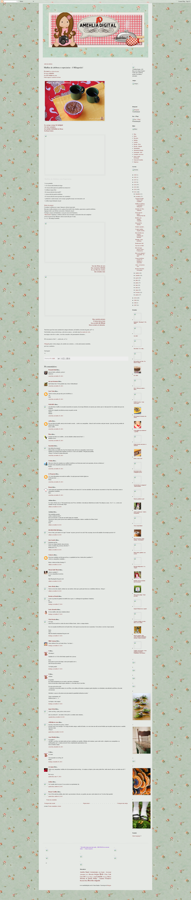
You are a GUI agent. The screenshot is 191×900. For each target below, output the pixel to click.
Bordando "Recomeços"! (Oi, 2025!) (140, 322)
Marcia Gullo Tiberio (53, 570)
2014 (135, 184)
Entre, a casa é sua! (138, 458)
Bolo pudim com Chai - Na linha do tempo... (139, 362)
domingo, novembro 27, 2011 (55, 604)
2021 (135, 177)
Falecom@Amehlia (138, 160)
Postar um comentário (51, 800)
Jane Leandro (52, 540)
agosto (137, 278)
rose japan (51, 767)
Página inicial (86, 803)
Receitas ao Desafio (53, 596)
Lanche (99, 876)
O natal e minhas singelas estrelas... (140, 229)
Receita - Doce (137, 144)
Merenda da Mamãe (138, 150)
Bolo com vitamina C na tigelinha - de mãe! (140, 254)
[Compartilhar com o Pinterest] (69, 359)
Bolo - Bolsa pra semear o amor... (139, 388)
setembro (137, 275)
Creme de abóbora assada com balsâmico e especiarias (139, 260)
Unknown (51, 555)
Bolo (101, 874)
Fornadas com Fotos (138, 154)
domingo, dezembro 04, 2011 (55, 761)
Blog (135, 134)
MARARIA (51, 404)
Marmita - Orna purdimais (139, 240)
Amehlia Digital (84, 872)
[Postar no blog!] (64, 359)
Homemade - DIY (138, 152)
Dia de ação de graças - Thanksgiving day (140, 214)
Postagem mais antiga (122, 803)
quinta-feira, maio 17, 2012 (54, 776)
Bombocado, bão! (139, 243)
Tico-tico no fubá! (139, 245)
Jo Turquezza (51, 474)
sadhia (50, 421)
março (137, 290)
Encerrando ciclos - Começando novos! (138, 471)
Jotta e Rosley (52, 586)
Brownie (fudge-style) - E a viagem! (139, 567)
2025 (135, 175)
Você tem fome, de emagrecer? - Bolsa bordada (140, 485)
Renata (50, 487)
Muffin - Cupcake (98, 878)
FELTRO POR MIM (53, 530)
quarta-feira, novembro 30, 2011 (56, 732)
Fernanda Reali (52, 370)
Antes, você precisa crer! (139, 265)
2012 (135, 189)
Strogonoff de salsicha (138, 223)
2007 (135, 305)
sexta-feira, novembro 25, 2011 (55, 376)
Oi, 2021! (136, 336)
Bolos (135, 136)
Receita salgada (94, 880)
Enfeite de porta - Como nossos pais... (139, 402)
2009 (135, 300)
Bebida (87, 874)
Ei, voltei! (136, 375)
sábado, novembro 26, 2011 (55, 506)
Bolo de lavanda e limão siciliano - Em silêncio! (139, 539)
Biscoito (91, 874)
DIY (84, 877)
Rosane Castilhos (52, 792)
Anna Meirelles (52, 737)
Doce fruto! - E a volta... (139, 348)
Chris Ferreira (52, 619)
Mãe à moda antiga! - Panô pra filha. (139, 595)
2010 (135, 298)
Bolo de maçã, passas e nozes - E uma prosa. (139, 249)
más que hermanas (53, 381)
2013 (135, 187)
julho (136, 280)
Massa (109, 877)
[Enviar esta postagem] (58, 358)
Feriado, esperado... (140, 227)
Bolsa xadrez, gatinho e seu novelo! (140, 553)
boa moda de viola (85, 332)
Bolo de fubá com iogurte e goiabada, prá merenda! (139, 235)
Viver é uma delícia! (138, 525)
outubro (137, 273)
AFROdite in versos (53, 722)
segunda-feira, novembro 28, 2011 (56, 717)
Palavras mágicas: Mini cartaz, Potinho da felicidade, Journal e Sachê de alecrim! (140, 637)
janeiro (137, 295)
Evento (87, 876)
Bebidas (136, 140)
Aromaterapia (94, 872)
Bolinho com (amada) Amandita (138, 219)
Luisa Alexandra (52, 609)
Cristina (50, 461)
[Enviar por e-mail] (62, 359)
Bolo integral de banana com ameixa (140, 416)
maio (136, 285)
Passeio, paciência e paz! (139, 499)
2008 (135, 303)
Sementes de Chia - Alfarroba (139, 209)
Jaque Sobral (51, 709)
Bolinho (96, 874)
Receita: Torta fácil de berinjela (139, 269)
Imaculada (51, 446)
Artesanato (82, 874)
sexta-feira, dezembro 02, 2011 (55, 747)
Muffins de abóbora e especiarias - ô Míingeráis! (140, 205)
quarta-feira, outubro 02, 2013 (55, 786)
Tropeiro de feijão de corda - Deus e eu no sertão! (140, 622)
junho (136, 283)
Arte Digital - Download (104, 872)
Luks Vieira (51, 391)
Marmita (105, 876)
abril (136, 287)
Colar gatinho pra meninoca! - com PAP (140, 431)
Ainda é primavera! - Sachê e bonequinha (140, 512)
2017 (135, 179)
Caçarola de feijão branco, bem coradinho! (139, 200)
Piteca (49, 434)
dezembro (137, 194)
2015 (135, 182)
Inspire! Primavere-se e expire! (140, 608)
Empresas (136, 162)
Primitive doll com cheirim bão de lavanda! (139, 581)
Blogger (109, 885)
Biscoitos (136, 138)
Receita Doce (83, 881)
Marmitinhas (137, 148)
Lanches (136, 142)
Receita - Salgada (138, 146)
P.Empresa (108, 878)
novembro (138, 196)
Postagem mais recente (49, 803)
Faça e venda (93, 876)
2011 (135, 192)
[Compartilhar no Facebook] (67, 359)
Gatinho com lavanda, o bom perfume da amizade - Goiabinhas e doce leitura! (140, 652)
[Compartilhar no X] (65, 359)
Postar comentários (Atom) (54, 806)
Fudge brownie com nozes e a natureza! (140, 445)
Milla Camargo (52, 641)
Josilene (50, 782)
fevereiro (137, 292)
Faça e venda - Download (137, 157)
